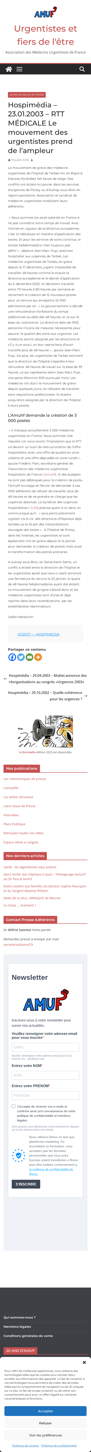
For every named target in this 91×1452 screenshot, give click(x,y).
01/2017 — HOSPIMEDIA (38, 634)
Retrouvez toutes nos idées (24, 833)
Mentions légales (17, 1327)
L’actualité (11, 788)
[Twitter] (21, 657)
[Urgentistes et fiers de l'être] (9, 69)
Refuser (45, 1423)
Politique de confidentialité (59, 1445)
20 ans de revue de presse (27, 94)
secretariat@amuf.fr (18, 944)
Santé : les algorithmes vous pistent (30, 867)
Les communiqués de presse (25, 779)
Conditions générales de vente (28, 1336)
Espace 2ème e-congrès (21, 842)
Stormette (29, 752)
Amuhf (50, 474)
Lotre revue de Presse (20, 806)
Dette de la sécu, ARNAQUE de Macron (32, 898)
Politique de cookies (25, 1445)
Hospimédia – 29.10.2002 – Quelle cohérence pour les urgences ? (45, 695)
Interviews (11, 815)
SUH (33, 508)
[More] (38, 657)
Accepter (45, 1411)
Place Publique (14, 824)
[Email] (29, 657)
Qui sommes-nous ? (20, 1317)
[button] (84, 1362)
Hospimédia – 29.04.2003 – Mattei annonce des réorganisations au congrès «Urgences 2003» (48, 678)
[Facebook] (12, 657)
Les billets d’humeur (19, 797)
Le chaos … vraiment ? (20, 905)
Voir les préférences (45, 1435)
